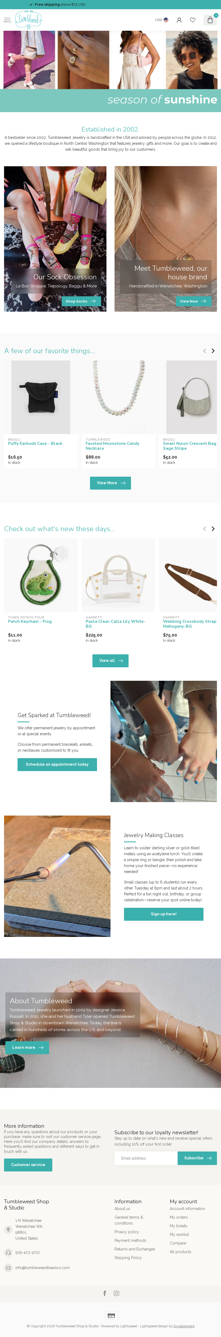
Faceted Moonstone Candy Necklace (112, 446)
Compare (178, 1243)
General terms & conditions (129, 1220)
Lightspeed (128, 1326)
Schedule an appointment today (57, 764)
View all (107, 660)
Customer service (28, 1165)
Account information (187, 1209)
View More (107, 483)
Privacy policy (127, 1232)
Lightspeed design (154, 1326)
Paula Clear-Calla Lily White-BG (116, 624)
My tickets (178, 1226)
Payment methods (130, 1240)
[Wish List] (192, 20)
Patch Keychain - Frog (30, 621)
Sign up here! (164, 914)
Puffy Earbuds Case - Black (35, 443)
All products (180, 1252)
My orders (179, 1217)
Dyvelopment (184, 1326)
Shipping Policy (128, 1258)
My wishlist (179, 1234)
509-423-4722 (27, 1252)
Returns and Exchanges (135, 1249)
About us (122, 1209)
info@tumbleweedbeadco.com (42, 1268)
